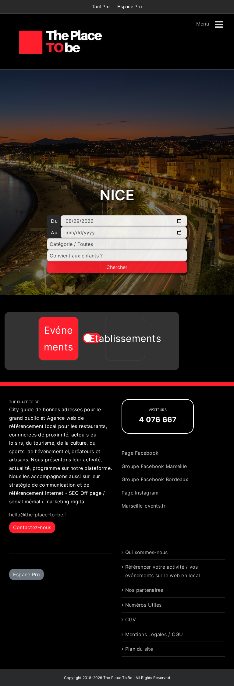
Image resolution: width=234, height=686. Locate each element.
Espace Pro (26, 574)
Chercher (116, 267)
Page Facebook (140, 453)
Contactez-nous (32, 527)
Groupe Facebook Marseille (154, 466)
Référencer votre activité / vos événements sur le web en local (162, 571)
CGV (130, 619)
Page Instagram (140, 493)
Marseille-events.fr (144, 506)
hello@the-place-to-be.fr (38, 515)
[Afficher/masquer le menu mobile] (220, 24)
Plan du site (139, 649)
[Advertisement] (117, 129)
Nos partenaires (144, 590)
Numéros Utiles (143, 605)
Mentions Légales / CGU (154, 634)
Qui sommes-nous (146, 552)
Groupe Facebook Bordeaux (155, 479)
